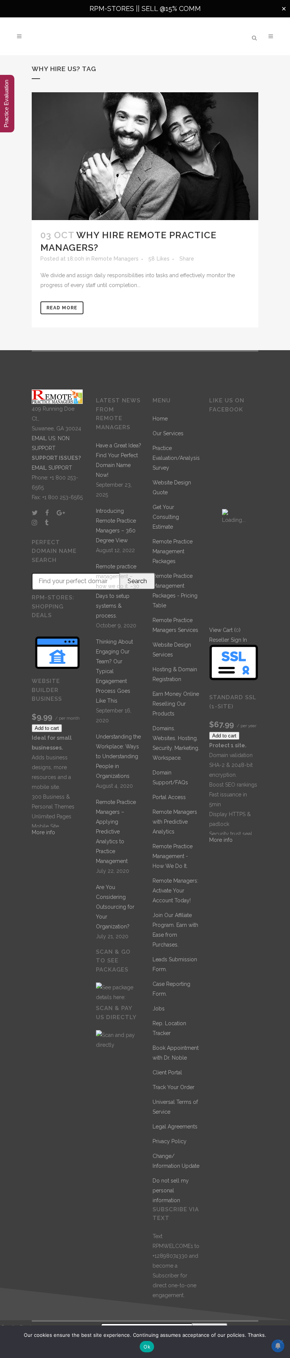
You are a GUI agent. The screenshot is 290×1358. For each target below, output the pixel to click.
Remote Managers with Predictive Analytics (175, 822)
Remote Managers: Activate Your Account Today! (175, 890)
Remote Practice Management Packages (173, 551)
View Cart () (225, 630)
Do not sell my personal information (171, 1190)
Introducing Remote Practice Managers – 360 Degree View (116, 525)
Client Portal (167, 1072)
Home (160, 419)
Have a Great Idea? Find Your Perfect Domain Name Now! (118, 460)
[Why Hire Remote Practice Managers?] (145, 156)
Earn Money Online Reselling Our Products (176, 704)
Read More (61, 307)
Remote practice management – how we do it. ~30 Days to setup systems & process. (117, 591)
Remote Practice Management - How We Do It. (173, 856)
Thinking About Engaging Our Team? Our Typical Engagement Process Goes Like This (114, 671)
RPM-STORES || (115, 8)
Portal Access (169, 797)
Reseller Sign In (228, 640)
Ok (146, 1347)
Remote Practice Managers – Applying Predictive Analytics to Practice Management (116, 831)
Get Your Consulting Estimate (166, 517)
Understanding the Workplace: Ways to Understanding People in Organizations (118, 756)
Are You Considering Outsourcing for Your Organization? (115, 907)
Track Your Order (173, 1087)
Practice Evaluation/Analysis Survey (176, 458)
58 (159, 258)
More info (43, 832)
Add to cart (47, 728)
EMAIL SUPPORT (52, 468)
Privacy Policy (170, 1141)
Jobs (159, 1009)
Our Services (168, 433)
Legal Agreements (175, 1127)
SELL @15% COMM (171, 8)
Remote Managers (115, 259)
